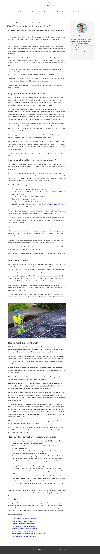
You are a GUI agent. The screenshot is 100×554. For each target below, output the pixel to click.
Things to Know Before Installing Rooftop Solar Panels (29, 533)
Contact (62, 549)
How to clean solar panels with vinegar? (24, 536)
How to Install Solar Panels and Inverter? (24, 528)
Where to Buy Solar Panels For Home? (24, 518)
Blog (66, 549)
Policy (58, 549)
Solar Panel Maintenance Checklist (23, 521)
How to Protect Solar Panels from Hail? (24, 523)
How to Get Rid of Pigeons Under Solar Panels (51, 204)
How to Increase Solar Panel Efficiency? (24, 526)
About (54, 549)
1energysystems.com (47, 549)
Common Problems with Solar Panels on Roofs (23, 531)
